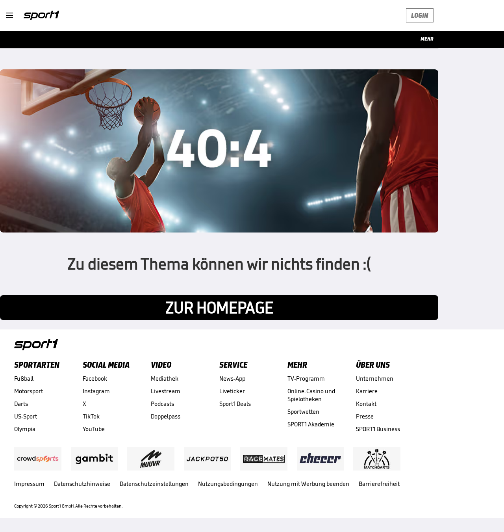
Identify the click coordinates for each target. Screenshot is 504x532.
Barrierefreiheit (379, 483)
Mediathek (164, 378)
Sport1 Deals (235, 403)
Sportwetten (303, 411)
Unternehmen (374, 378)
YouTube (94, 429)
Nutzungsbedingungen (228, 483)
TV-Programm (306, 378)
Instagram (96, 391)
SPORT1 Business (378, 429)
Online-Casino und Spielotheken (311, 395)
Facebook (95, 378)
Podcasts (162, 403)
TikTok (91, 416)
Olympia (24, 429)
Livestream (165, 391)
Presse (365, 416)
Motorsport (28, 391)
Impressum (29, 483)
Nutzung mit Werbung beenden (308, 483)
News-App (232, 378)
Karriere (367, 391)
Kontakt (366, 403)
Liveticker (232, 391)
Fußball (23, 378)
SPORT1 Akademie (310, 424)
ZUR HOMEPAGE (219, 308)
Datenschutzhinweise (82, 483)
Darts (21, 403)
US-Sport (25, 416)
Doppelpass (165, 416)
